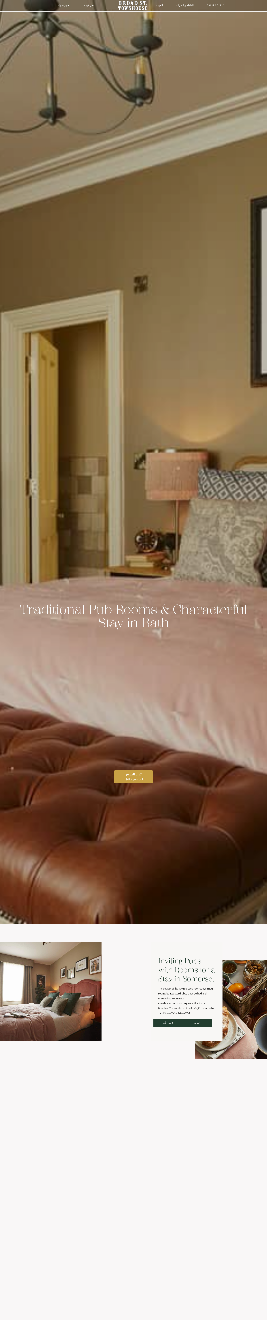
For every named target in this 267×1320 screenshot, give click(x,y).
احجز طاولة (63, 5)
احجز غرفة (89, 5)
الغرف (159, 5)
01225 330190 (215, 5)
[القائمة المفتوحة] (34, 5)
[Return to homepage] (133, 6)
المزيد (197, 1023)
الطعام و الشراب (185, 5)
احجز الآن (168, 1023)
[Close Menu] (256, 10)
